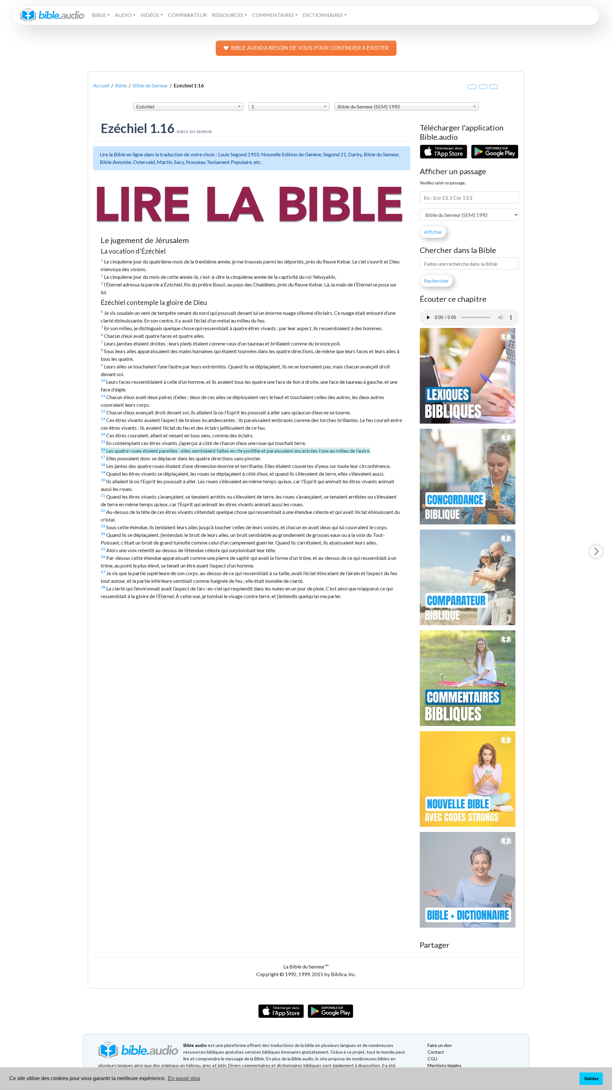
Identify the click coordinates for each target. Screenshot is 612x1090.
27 (103, 571)
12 (103, 411)
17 (103, 457)
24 (103, 533)
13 (103, 418)
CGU (432, 1058)
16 (103, 449)
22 (103, 510)
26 (103, 556)
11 (103, 395)
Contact (435, 1052)
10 (103, 380)
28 (103, 587)
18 (103, 464)
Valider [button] (591, 1078)
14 (103, 434)
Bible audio (195, 1045)
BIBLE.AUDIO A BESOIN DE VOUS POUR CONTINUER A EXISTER (310, 48)
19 (103, 472)
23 (103, 525)
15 (103, 441)
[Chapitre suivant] (596, 551)
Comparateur (187, 15)
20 (103, 480)
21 (103, 495)
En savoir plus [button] (184, 1078)
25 (103, 548)
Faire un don (439, 1045)
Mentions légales (444, 1065)
